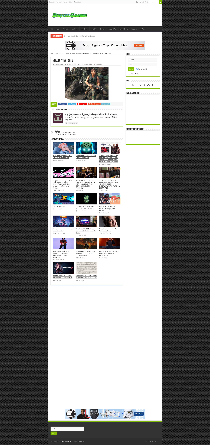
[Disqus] (87, 318)
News (58, 29)
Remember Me (142, 69)
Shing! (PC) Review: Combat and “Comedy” (63, 230)
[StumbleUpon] (145, 2)
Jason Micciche (59, 64)
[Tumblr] (147, 2)
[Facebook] (139, 2)
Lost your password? (134, 73)
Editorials (93, 29)
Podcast (133, 29)
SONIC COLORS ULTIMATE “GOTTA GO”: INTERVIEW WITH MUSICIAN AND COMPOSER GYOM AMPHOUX (86, 184)
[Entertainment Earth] (105, 45)
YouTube (142, 29)
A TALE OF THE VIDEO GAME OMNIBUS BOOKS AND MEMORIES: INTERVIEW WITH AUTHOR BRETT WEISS (109, 184)
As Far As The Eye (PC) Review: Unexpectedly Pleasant (107, 208)
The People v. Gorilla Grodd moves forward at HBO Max (86, 277)
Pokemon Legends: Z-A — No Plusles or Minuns (62, 157)
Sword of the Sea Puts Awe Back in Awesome (86, 157)
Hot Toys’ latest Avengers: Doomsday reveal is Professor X (109, 253)
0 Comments (88, 64)
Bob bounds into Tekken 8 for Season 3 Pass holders (79, 36)
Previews (74, 29)
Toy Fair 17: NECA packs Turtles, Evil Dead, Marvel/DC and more (76, 53)
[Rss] (137, 2)
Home (52, 28)
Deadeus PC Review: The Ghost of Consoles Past (85, 208)
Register (59, 2)
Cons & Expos (123, 29)
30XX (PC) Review (59, 207)
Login (65, 2)
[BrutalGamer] (70, 15)
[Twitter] (141, 2)
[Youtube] (143, 2)
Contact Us (77, 2)
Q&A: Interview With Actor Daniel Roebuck (109, 230)
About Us (51, 2)
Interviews (84, 29)
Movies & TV (112, 29)
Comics (102, 29)
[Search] (160, 2)
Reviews (65, 29)
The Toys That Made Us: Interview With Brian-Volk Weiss (85, 231)
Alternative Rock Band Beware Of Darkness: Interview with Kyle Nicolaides (61, 254)
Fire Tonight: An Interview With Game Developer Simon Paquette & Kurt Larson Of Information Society (63, 184)
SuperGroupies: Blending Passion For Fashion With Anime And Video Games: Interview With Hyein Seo (108, 159)
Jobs (70, 2)
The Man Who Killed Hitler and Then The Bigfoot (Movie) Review (86, 253)
